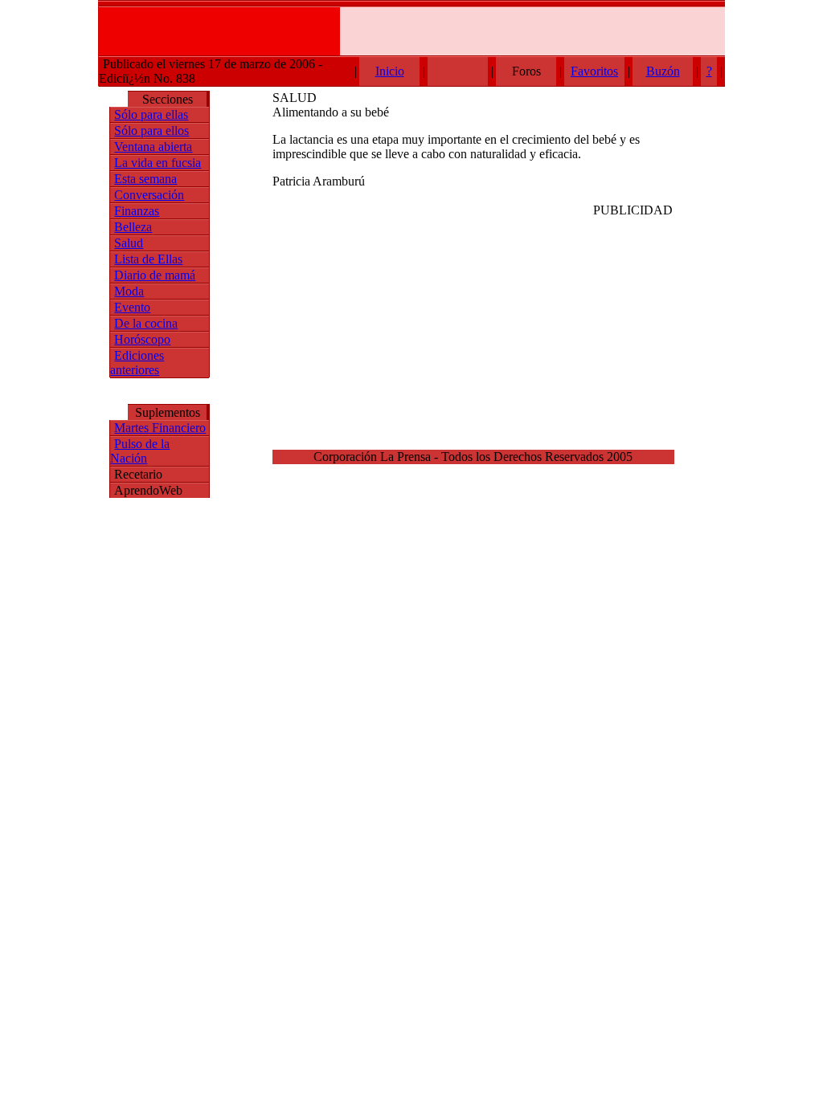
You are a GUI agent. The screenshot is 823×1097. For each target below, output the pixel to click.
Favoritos (594, 71)
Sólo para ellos (151, 130)
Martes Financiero (160, 427)
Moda (129, 291)
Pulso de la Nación (140, 451)
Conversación (149, 195)
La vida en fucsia (157, 162)
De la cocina (146, 323)
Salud (128, 243)
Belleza (133, 227)
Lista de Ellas (148, 259)
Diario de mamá (154, 275)
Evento (132, 307)
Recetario (138, 474)
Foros (526, 71)
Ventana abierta (153, 146)
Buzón (663, 71)
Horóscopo (142, 339)
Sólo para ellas (151, 114)
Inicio (389, 71)
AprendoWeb (148, 490)
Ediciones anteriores (137, 363)
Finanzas (136, 211)
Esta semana (145, 179)
